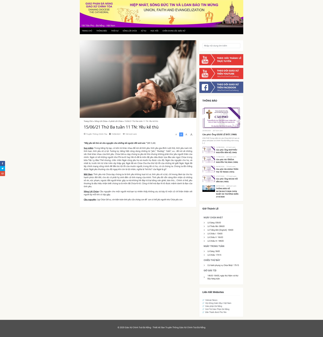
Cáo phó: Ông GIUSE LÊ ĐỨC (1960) (219, 134)
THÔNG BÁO (101, 31)
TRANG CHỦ (87, 31)
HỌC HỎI (154, 31)
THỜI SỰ (114, 31)
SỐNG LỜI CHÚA (130, 31)
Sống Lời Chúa (101, 121)
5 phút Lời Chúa (116, 121)
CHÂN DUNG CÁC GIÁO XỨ (174, 31)
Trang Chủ (88, 121)
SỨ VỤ (143, 31)
